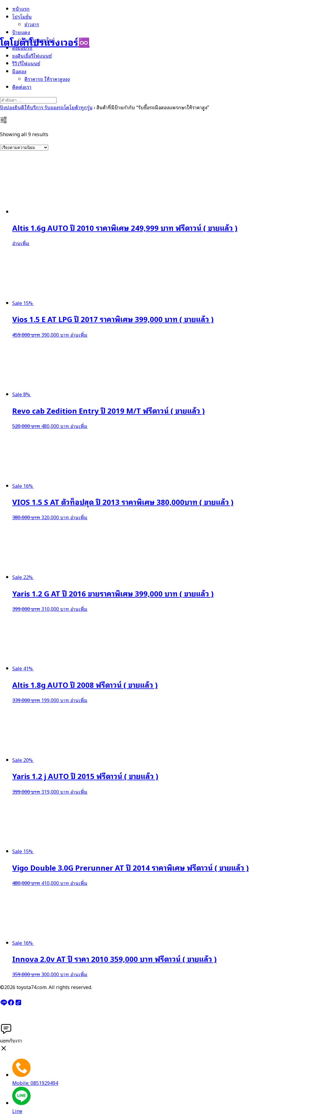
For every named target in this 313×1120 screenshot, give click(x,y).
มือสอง (19, 71)
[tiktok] (18, 1004)
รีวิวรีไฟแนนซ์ (26, 63)
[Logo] (30, 21)
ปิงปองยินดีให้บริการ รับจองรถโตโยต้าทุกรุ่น (46, 107)
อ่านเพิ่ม (20, 243)
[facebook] (11, 1004)
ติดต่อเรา (21, 87)
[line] (3, 1004)
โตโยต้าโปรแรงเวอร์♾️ (45, 41)
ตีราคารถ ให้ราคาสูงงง (47, 79)
